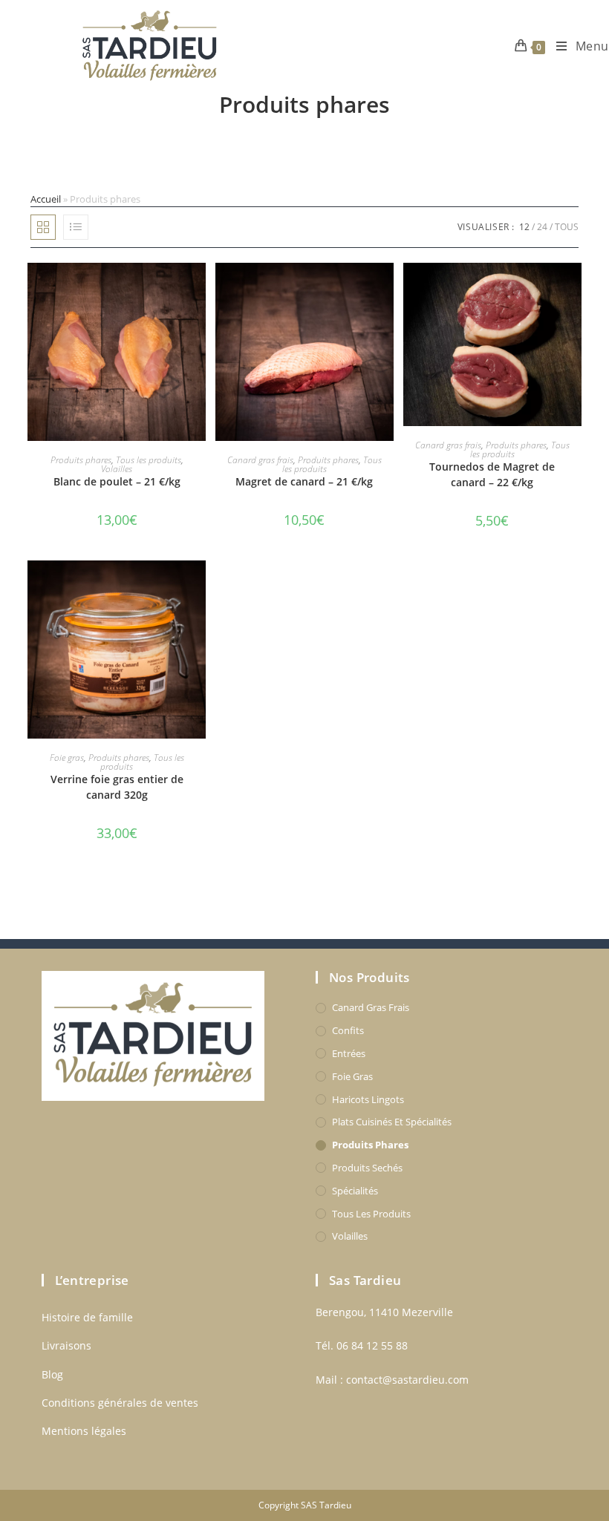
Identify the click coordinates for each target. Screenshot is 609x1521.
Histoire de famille (87, 1317)
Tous (567, 226)
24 (542, 226)
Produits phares (81, 460)
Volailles (116, 468)
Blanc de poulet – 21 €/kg (116, 481)
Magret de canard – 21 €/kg (304, 481)
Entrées (348, 1053)
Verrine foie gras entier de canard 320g (117, 787)
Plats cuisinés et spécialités (392, 1121)
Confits (348, 1030)
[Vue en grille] (43, 227)
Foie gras (67, 757)
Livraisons (66, 1345)
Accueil (45, 199)
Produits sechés (367, 1167)
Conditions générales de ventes (120, 1403)
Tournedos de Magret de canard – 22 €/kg (492, 474)
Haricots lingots (368, 1099)
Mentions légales (84, 1431)
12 (524, 226)
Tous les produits (148, 460)
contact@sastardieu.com (407, 1380)
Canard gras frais (260, 460)
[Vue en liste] (75, 227)
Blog (52, 1374)
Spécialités (355, 1190)
